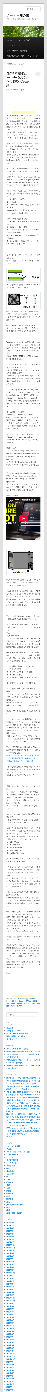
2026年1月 (10, 1242)
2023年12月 (10, 1298)
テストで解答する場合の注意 (17, 50)
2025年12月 (10, 1245)
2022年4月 (10, 1345)
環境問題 (9, 1199)
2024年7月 (10, 1281)
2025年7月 (10, 1259)
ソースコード (11, 1162)
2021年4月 (10, 1376)
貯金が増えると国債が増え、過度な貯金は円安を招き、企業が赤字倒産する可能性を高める (23, 1117)
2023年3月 (10, 1320)
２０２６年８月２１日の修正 (17, 1048)
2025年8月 (10, 1256)
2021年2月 (10, 1381)
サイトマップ (32, 56)
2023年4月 (10, 1317)
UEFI (35, 1001)
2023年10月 (10, 1300)
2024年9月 (10, 1278)
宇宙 (8, 1179)
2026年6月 (10, 1228)
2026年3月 (10, 1236)
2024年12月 (10, 1272)
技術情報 (9, 1182)
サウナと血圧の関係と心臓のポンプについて (23, 1051)
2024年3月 (10, 1292)
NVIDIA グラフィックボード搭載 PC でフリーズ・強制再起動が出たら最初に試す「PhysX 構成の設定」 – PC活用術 (23, 758)
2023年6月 (10, 1311)
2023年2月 (10, 1323)
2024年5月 (10, 1286)
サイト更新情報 (12, 1160)
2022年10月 (10, 1328)
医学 (8, 1168)
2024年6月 (10, 1284)
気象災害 (9, 1193)
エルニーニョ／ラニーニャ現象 (18, 1151)
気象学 (8, 1190)
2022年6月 (10, 1339)
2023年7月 (10, 1309)
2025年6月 (10, 1261)
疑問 (8, 1207)
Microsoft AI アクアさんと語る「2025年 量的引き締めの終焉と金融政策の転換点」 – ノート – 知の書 (22, 1086)
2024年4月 (10, 1289)
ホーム (9, 40)
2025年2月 (10, 1270)
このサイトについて (14, 45)
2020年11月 (10, 1387)
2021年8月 (10, 1364)
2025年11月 (10, 1247)
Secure (22, 1001)
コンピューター (20, 998)
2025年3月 (10, 1267)
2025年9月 (10, 1253)
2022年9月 (10, 1331)
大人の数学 (10, 1174)
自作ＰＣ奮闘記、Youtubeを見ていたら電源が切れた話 (17, 79)
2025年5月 (10, 1264)
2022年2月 (10, 1351)
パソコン (27, 1003)
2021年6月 (10, 1370)
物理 (8, 1196)
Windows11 (10, 1003)
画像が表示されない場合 (15, 56)
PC (16, 1001)
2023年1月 (10, 1325)
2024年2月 (10, 1295)
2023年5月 (10, 1314)
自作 (33, 1003)
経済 (8, 1210)
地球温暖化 (10, 1171)
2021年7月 (10, 1367)
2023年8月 (10, 1306)
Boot (33, 998)
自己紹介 (27, 40)
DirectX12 (10, 1001)
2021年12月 (10, 1356)
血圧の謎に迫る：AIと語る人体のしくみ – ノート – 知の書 (23, 1134)
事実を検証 (10, 1165)
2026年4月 (10, 1234)
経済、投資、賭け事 (14, 1213)
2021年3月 (10, 1378)
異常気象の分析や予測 (14, 1204)
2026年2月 (10, 1239)
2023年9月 (10, 1303)
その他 (8, 1149)
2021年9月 (10, 1362)
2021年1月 (10, 1384)
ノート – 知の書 (17, 15)
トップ (18, 40)
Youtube (19, 1003)
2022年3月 (10, 1348)
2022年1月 (10, 1353)
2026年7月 (10, 1225)
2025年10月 (10, 1250)
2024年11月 (10, 1275)
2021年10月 (10, 1359)
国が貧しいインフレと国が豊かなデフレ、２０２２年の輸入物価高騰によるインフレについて (23, 1081)
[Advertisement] (23, 103)
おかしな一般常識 (13, 1146)
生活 (8, 1202)
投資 (8, 1185)
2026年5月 (10, 1231)
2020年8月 (10, 1390)
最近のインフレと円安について (18, 1103)
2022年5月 (10, 1342)
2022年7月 (10, 1337)
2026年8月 (10, 1222)
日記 (8, 1188)
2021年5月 (10, 1373)
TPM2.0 (29, 1001)
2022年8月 (10, 1334)
